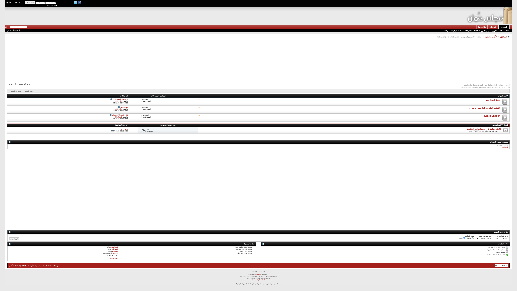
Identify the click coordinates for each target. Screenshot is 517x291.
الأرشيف (30, 266)
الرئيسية (38, 266)
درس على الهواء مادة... (120, 99)
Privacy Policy (20, 266)
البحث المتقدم (13, 30)
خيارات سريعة (451, 30)
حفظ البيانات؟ (51, 5)
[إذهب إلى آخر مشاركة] (112, 131)
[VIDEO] (115, 253)
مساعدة (18, 3)
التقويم (495, 30)
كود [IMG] (115, 251)
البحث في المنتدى (16, 91)
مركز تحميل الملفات (482, 30)
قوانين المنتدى (114, 258)
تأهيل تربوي (124, 107)
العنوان (505, 125)
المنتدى (504, 27)
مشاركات (172, 125)
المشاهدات (164, 125)
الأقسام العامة (491, 37)
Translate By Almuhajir (258, 280)
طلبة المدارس (493, 100)
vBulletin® (258, 275)
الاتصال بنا (47, 266)
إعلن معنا (56, 266)
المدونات (493, 27)
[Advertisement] (417, 13)
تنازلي (461, 238)
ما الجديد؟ (482, 27)
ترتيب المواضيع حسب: (485, 236)
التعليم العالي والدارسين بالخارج (484, 108)
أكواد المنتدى (114, 247)
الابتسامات (115, 249)
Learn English (492, 116)
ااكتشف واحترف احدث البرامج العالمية (484, 129)
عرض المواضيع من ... (501, 236)
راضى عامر (488, 131)
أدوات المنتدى (29, 91)
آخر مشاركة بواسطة (121, 125)
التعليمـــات (504, 30)
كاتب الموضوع (497, 125)
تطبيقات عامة (465, 30)
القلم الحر (505, 147)
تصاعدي (469, 238)
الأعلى (11, 266)
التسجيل (8, 3)
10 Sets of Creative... (120, 115)
